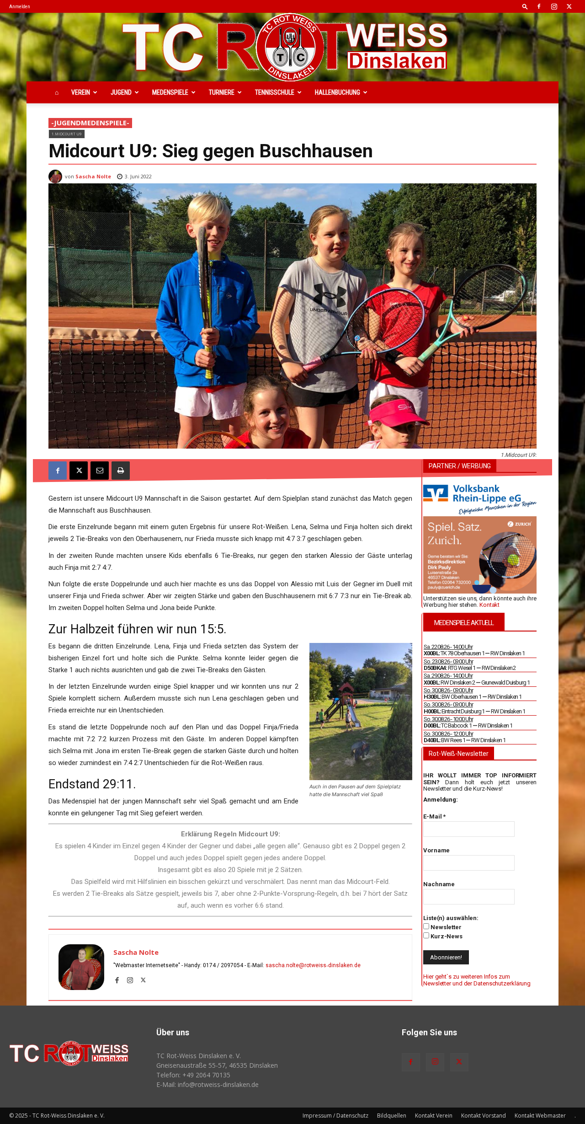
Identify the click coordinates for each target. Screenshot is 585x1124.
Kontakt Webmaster (540, 1115)
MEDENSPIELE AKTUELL (464, 622)
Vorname (436, 850)
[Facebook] (539, 6)
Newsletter (445, 927)
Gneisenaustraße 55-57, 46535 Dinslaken (217, 1065)
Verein (80, 92)
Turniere (221, 92)
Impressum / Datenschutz (335, 1115)
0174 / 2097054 (223, 965)
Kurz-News (446, 936)
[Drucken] (121, 470)
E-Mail (434, 816)
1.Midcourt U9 (67, 133)
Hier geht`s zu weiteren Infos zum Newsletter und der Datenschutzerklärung (477, 979)
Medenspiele (170, 92)
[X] (569, 6)
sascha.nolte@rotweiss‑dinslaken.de (313, 965)
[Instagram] (554, 6)
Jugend (121, 92)
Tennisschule (274, 92)
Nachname (439, 884)
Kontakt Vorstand (483, 1115)
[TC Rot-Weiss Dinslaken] (292, 47)
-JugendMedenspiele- (90, 122)
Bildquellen (391, 1115)
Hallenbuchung (337, 92)
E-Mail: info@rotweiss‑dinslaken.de (207, 1084)
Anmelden (19, 7)
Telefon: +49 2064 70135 (193, 1074)
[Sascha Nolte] (56, 176)
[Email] (99, 470)
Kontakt (489, 604)
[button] (525, 6)
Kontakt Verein (433, 1115)
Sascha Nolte (93, 176)
